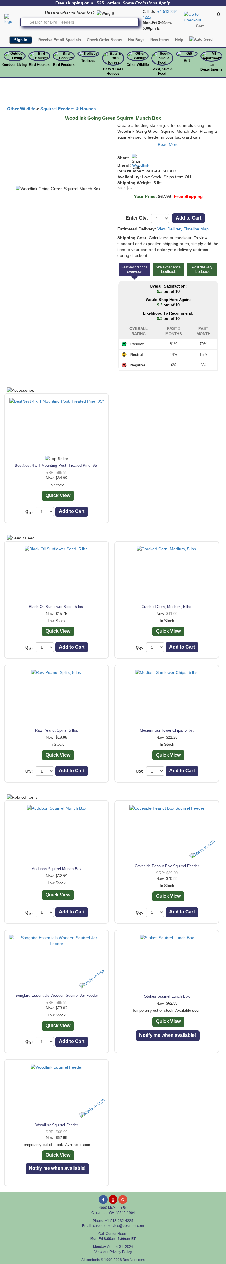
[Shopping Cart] (200, 16)
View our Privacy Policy (113, 1252)
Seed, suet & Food (162, 71)
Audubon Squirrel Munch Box (57, 869)
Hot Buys (136, 40)
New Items (159, 40)
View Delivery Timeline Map (183, 229)
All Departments (211, 67)
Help (179, 40)
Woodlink (140, 165)
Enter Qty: (137, 217)
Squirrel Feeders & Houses (68, 109)
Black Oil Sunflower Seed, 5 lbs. (56, 606)
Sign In (20, 40)
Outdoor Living (14, 65)
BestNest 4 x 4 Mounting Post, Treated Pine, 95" (56, 465)
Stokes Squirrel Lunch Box (167, 996)
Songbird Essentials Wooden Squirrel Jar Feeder (56, 995)
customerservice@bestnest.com (118, 1226)
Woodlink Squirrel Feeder (56, 1125)
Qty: (29, 511)
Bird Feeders (64, 65)
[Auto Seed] (201, 39)
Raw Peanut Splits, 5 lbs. (56, 730)
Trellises (88, 61)
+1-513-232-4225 (119, 1221)
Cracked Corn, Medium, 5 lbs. (167, 606)
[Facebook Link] (103, 1199)
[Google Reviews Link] (122, 1199)
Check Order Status (104, 40)
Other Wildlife (21, 109)
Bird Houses (39, 65)
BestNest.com (134, 1260)
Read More (168, 144)
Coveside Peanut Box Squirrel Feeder (167, 866)
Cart (200, 26)
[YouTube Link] (113, 1199)
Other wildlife (138, 65)
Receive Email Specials (59, 40)
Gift (187, 61)
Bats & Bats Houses (113, 71)
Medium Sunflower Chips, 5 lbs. (167, 730)
